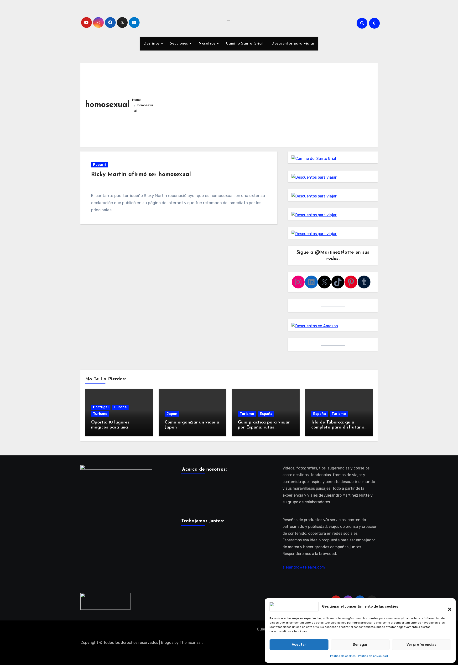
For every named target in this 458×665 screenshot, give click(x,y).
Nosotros (207, 43)
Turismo (100, 414)
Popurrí (99, 165)
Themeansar (191, 642)
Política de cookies (343, 656)
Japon (172, 414)
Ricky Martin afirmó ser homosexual (141, 174)
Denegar (360, 644)
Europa (120, 407)
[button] (447, 606)
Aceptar (299, 644)
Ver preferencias (421, 644)
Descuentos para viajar (292, 43)
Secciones (179, 43)
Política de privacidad (373, 656)
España (266, 414)
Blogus (167, 642)
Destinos (152, 43)
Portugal (101, 407)
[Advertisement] (265, 104)
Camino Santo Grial (244, 43)
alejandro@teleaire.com (303, 567)
